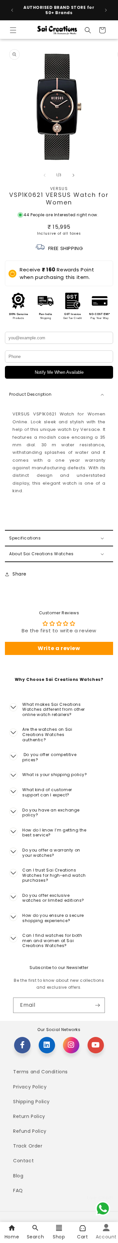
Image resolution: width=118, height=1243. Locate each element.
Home (12, 1236)
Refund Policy (30, 1131)
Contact (23, 1160)
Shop (59, 1236)
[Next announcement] (106, 10)
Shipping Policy (31, 1101)
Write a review (59, 648)
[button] (13, 30)
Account (106, 1236)
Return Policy (29, 1116)
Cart (82, 1236)
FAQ (18, 1190)
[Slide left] (44, 175)
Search (35, 1236)
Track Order (28, 1146)
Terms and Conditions (40, 1071)
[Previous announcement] (12, 10)
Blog (18, 1175)
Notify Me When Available (59, 372)
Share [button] (19, 574)
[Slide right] (73, 175)
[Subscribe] (97, 1005)
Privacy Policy (30, 1087)
